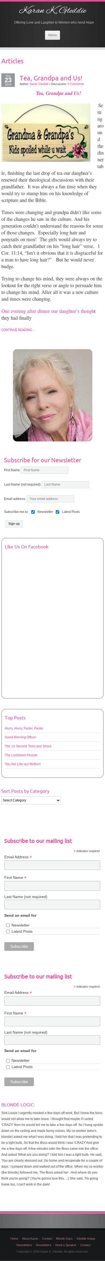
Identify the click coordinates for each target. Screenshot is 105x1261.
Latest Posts (22, 931)
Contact (47, 1238)
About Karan (30, 1238)
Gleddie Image (85, 1238)
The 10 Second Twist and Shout (28, 746)
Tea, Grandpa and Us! (51, 78)
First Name (12, 470)
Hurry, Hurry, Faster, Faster (24, 728)
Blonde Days (64, 1238)
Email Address (18, 857)
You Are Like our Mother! (23, 764)
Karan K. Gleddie (52, 11)
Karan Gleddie (39, 84)
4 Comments (75, 84)
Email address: (15, 499)
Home (14, 1238)
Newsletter (21, 925)
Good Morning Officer (20, 737)
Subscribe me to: (16, 512)
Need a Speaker (65, 1245)
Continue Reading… (18, 330)
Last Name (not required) (22, 484)
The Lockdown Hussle (21, 755)
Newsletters (24, 1245)
